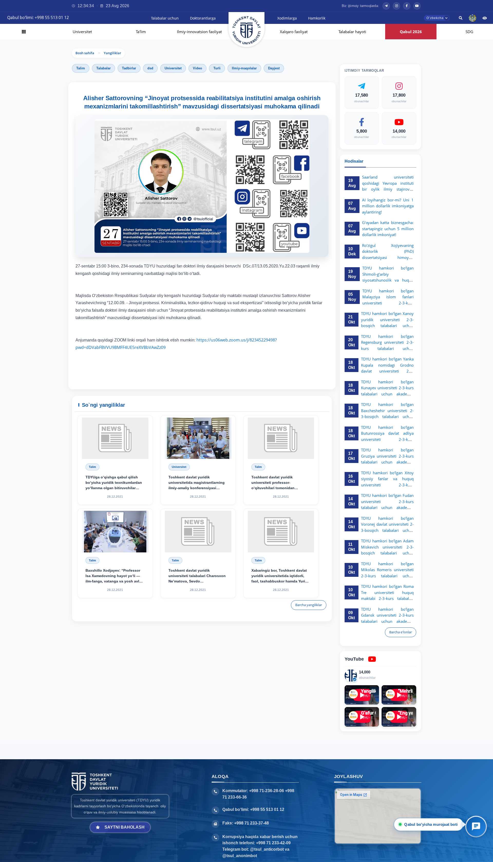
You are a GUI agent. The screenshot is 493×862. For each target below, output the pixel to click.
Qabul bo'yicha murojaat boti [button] (430, 824)
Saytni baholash (125, 827)
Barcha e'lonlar (400, 632)
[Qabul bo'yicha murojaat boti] (476, 826)
